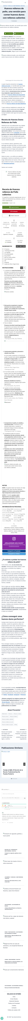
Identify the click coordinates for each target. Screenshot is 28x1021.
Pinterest (23, 694)
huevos (10, 713)
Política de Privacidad (14, 1003)
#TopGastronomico (14, 546)
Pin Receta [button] (15, 211)
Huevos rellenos (13, 716)
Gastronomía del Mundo (10, 933)
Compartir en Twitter (14, 553)
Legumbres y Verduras (10, 877)
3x (24, 246)
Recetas (23, 5)
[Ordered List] (9, 798)
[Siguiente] (24, 764)
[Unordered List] (10, 798)
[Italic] (4, 798)
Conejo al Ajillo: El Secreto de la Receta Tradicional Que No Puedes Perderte (13, 772)
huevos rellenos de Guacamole (16, 94)
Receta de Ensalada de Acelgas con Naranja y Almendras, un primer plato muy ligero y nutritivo (7, 734)
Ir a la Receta (9, 33)
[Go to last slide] (4, 764)
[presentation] (14, 759)
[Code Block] (14, 798)
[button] (3, 203)
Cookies (14, 1005)
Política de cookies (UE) (14, 1010)
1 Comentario (14, 20)
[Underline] (6, 798)
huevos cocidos (17, 713)
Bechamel (4, 713)
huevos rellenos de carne (7, 722)
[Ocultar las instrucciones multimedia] (24, 268)
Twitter (5, 694)
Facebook (10, 694)
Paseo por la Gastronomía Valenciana (12, 987)
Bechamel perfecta (9, 163)
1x (17, 246)
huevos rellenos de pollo (7, 724)
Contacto (14, 1007)
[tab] (11, 778)
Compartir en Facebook (14, 551)
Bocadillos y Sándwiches (11, 849)
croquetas (16, 132)
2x (20, 246)
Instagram (16, 694)
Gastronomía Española (17, 985)
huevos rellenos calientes (7, 719)
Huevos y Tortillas (8, 5)
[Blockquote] (12, 798)
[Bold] (3, 798)
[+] (18, 797)
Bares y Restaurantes (10, 932)
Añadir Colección (15, 215)
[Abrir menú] (25, 3)
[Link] (15, 798)
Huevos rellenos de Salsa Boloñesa (16, 103)
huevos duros (5, 716)
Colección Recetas (14, 1001)
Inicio (14, 996)
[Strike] (7, 798)
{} (16, 797)
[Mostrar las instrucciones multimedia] (21, 268)
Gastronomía (8, 904)
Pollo (15, 724)
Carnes (6, 959)
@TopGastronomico (14, 544)
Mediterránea (16, 5)
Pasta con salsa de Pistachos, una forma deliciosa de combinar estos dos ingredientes (20, 734)
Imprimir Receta (19, 33)
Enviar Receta (6, 702)
